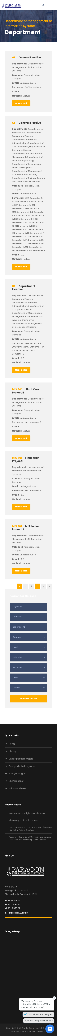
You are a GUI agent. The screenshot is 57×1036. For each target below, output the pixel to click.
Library (12, 751)
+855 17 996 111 (12, 904)
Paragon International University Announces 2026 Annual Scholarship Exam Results (30, 838)
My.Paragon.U (16, 781)
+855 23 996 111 (12, 900)
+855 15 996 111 (12, 908)
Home (12, 743)
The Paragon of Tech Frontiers (24, 820)
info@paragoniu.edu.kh (16, 912)
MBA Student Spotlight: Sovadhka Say (27, 813)
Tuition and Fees (17, 788)
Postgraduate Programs (22, 766)
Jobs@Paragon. (17, 773)
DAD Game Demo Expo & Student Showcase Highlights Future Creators (30, 828)
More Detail (21, 103)
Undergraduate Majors (21, 758)
